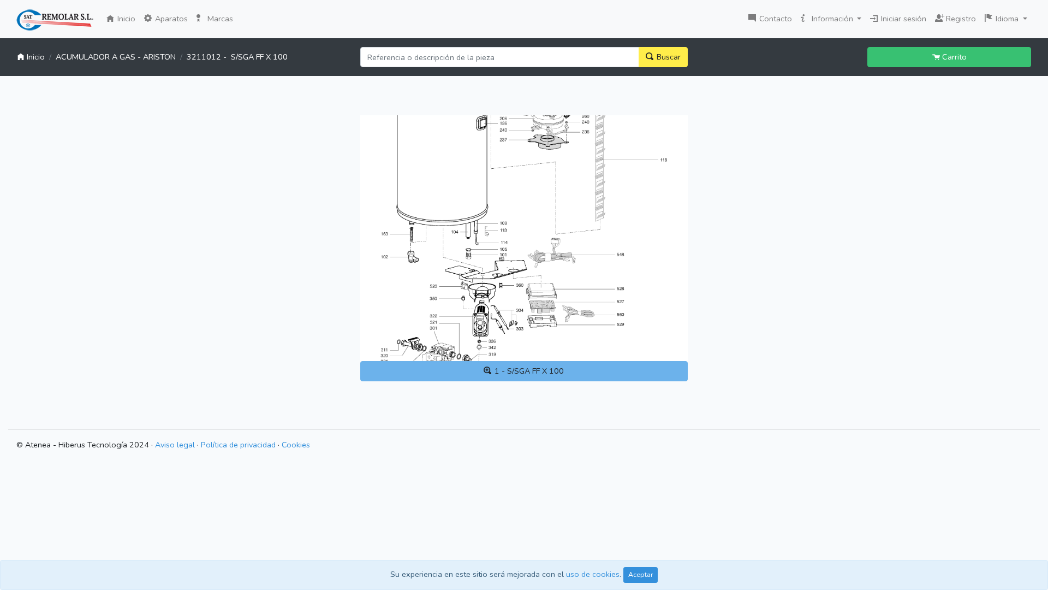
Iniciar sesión (902, 18)
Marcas (219, 18)
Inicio (127, 18)
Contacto (774, 18)
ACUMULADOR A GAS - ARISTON (116, 56)
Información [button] (832, 18)
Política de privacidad (238, 444)
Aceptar (640, 574)
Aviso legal (175, 444)
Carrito (953, 56)
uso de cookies (593, 574)
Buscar (667, 56)
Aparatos (170, 18)
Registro (958, 17)
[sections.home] (54, 20)
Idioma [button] (1007, 18)
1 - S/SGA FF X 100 (528, 370)
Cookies (296, 444)
